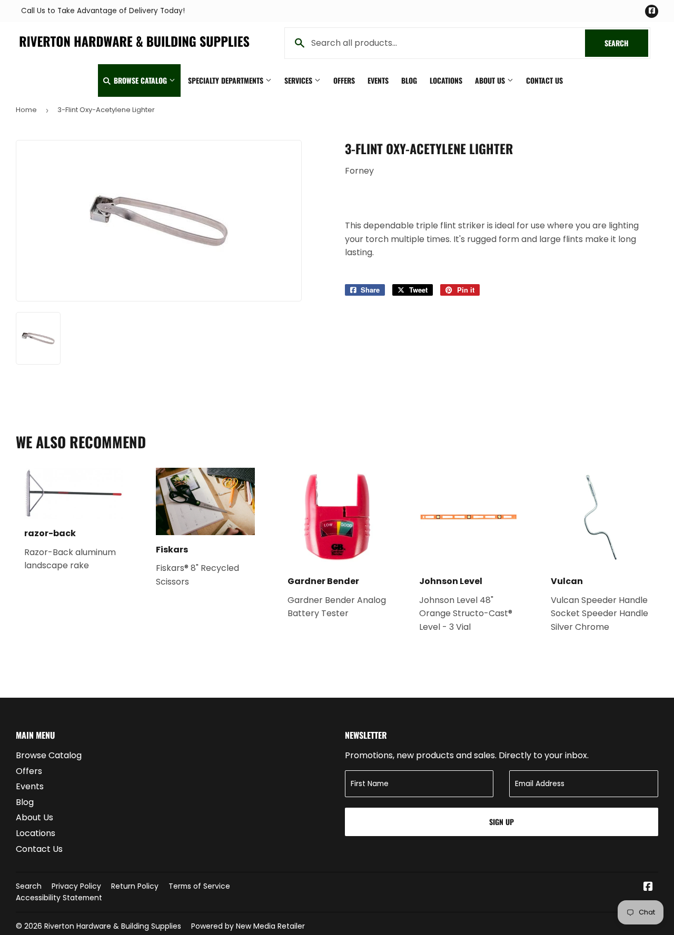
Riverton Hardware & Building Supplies (112, 926)
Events (378, 80)
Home (26, 110)
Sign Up (501, 821)
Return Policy (134, 886)
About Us (491, 80)
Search (626, 42)
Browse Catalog (140, 80)
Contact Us (544, 80)
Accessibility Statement (59, 897)
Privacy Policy (76, 886)
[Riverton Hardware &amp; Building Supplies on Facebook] (648, 887)
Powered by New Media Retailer (248, 926)
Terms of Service (199, 886)
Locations (446, 80)
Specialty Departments (226, 80)
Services (299, 80)
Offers (344, 80)
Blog (409, 80)
